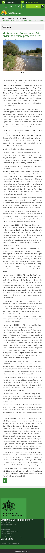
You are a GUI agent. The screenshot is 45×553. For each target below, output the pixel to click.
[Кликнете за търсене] (42, 6)
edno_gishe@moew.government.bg (13, 537)
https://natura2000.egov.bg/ (12, 145)
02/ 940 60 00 (8, 526)
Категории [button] (6, 27)
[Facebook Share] (5, 480)
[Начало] (12, 12)
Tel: (31, 2)
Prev (5, 55)
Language (11, 2)
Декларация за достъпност (10, 543)
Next (39, 55)
